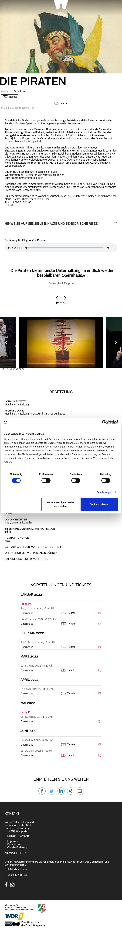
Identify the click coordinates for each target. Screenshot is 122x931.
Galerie (63, 103)
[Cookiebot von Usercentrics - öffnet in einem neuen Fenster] (104, 422)
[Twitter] (51, 793)
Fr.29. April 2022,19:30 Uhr (36, 689)
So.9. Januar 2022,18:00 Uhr (37, 608)
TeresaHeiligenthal (19, 528)
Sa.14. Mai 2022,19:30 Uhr (36, 717)
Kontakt (11, 836)
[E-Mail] (80, 793)
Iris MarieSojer (46, 528)
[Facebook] (42, 793)
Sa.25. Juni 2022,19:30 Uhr (36, 751)
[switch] (46, 480)
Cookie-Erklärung (17, 847)
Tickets (13, 97)
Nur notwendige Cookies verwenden (60, 504)
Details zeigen (104, 492)
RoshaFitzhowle (17, 538)
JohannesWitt (15, 401)
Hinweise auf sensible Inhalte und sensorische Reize (51, 223)
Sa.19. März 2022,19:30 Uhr (37, 665)
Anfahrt (24, 836)
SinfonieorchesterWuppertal (26, 559)
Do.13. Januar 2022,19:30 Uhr (38, 619)
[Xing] (70, 793)
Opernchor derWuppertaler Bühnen (31, 553)
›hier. (40, 178)
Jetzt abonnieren (17, 869)
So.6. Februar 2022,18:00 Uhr (38, 642)
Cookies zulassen (99, 504)
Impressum (13, 841)
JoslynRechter (16, 519)
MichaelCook (14, 410)
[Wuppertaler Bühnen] (61, 8)
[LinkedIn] (61, 793)
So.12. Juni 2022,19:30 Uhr (36, 740)
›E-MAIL (9, 205)
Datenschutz (14, 844)
